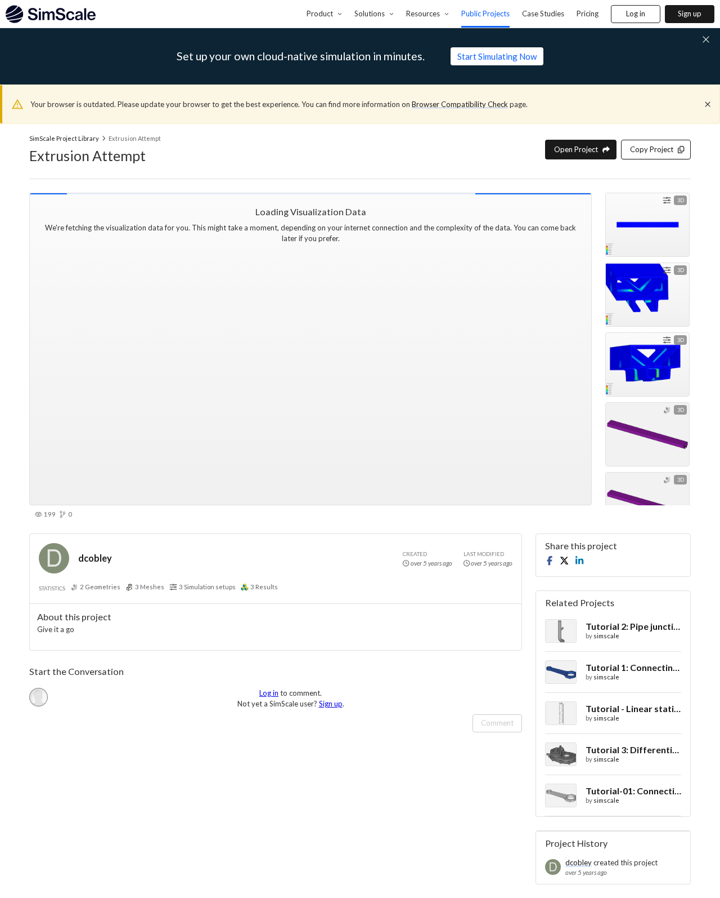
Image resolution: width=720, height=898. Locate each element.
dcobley (95, 558)
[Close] (707, 104)
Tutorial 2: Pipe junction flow (633, 626)
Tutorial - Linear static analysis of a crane (633, 708)
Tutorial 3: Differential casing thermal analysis (633, 749)
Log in (635, 13)
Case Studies (543, 13)
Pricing (587, 13)
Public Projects (485, 13)
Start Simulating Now (497, 56)
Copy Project (651, 149)
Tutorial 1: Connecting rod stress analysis (633, 667)
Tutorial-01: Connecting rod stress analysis (633, 790)
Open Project (576, 149)
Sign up (689, 13)
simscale (606, 635)
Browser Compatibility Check (460, 104)
